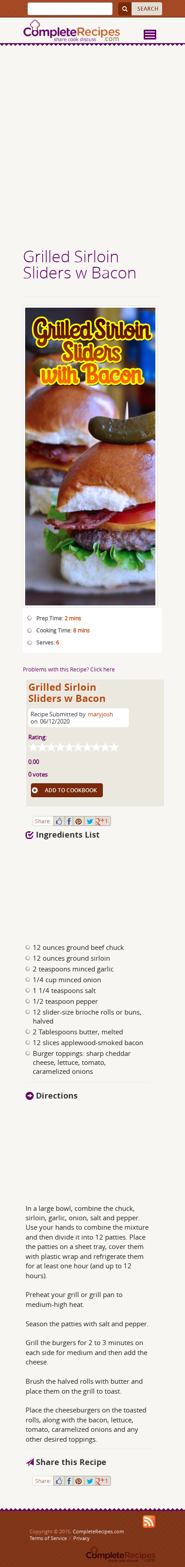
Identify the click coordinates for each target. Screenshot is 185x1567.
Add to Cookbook (71, 790)
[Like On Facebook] (59, 821)
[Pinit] (78, 821)
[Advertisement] (92, 147)
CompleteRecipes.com (98, 1531)
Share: (43, 821)
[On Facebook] (69, 821)
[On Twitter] (90, 821)
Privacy (81, 1538)
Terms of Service (48, 1538)
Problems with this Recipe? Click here (69, 669)
